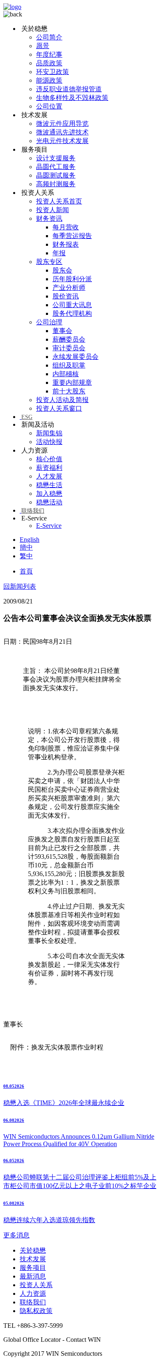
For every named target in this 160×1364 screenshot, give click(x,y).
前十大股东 (69, 391)
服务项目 (33, 1267)
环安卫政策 (52, 71)
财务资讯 (49, 218)
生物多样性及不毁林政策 (72, 97)
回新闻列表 (19, 586)
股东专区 (49, 261)
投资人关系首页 (59, 201)
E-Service (49, 525)
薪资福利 (49, 467)
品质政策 (49, 63)
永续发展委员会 (75, 356)
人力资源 (33, 1293)
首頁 (26, 571)
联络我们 (32, 511)
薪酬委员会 (69, 339)
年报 (59, 253)
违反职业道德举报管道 (69, 89)
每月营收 (66, 227)
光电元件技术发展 (62, 140)
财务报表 (66, 244)
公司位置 (49, 106)
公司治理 (49, 322)
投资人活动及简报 (62, 399)
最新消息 (33, 1276)
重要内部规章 (72, 382)
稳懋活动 (49, 502)
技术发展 (33, 1258)
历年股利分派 (72, 278)
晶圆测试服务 (55, 175)
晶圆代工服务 (55, 166)
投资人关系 (36, 1284)
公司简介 (49, 37)
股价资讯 (66, 296)
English (29, 539)
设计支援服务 (55, 158)
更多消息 (16, 1235)
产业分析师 (69, 287)
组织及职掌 (69, 365)
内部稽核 (66, 373)
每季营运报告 (72, 235)
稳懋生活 (49, 484)
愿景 (42, 45)
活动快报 (49, 441)
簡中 (26, 547)
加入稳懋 (49, 493)
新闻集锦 (49, 433)
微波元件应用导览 (62, 123)
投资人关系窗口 (59, 408)
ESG (26, 417)
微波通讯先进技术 (62, 132)
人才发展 (49, 476)
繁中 (26, 556)
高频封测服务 (55, 183)
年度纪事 (49, 54)
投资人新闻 (52, 209)
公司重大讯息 (72, 304)
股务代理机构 (72, 313)
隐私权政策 (36, 1310)
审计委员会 (69, 347)
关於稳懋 (33, 1250)
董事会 (62, 330)
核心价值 (49, 458)
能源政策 (49, 80)
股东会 (62, 270)
